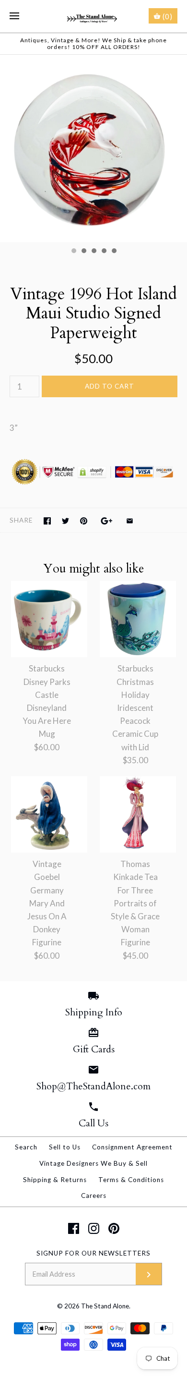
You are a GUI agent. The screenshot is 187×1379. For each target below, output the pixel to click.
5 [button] (113, 251)
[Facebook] (73, 1228)
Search (26, 1147)
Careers (93, 1195)
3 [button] (93, 251)
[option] (93, 148)
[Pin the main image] (83, 521)
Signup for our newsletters (93, 1253)
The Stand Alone (105, 1306)
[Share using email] (129, 521)
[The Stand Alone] (93, 16)
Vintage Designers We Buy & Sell (93, 1163)
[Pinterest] (113, 1228)
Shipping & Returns (55, 1180)
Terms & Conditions (131, 1180)
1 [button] (73, 251)
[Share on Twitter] (65, 521)
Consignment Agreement (132, 1147)
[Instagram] (93, 1228)
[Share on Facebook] (47, 521)
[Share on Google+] (106, 521)
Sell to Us (65, 1147)
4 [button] (103, 251)
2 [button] (83, 251)
